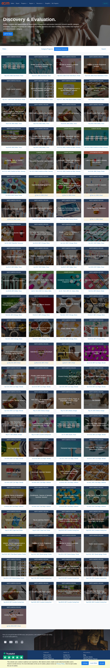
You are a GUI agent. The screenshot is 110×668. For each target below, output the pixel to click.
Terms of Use (47, 655)
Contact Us (66, 655)
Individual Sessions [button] (61, 49)
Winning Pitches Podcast (90, 659)
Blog (84, 655)
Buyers (17, 3)
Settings (85, 663)
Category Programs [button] (47, 49)
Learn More (93, 663)
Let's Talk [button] (8, 34)
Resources (39, 3)
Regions (31, 3)
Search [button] (103, 49)
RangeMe (47, 3)
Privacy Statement (48, 659)
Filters (4, 49)
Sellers (12, 3)
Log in (105, 3)
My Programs (55, 3)
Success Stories (88, 657)
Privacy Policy (47, 657)
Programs (23, 3)
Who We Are (66, 657)
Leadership (66, 659)
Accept (102, 663)
